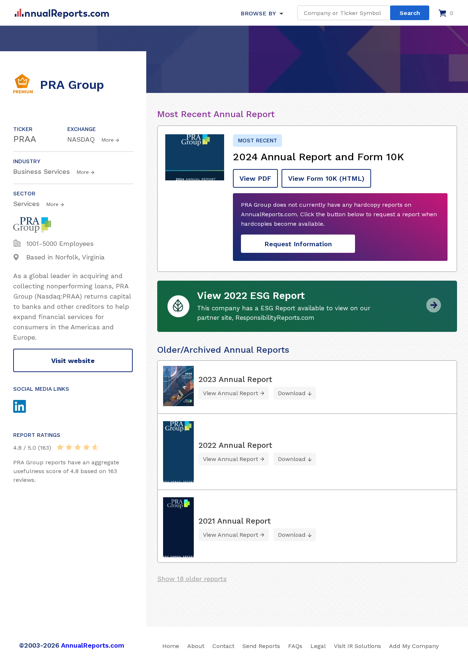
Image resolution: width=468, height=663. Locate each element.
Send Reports (261, 646)
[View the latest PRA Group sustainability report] (433, 309)
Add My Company (414, 646)
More (107, 140)
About (195, 646)
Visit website (73, 360)
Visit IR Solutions (357, 646)
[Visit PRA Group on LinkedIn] (27, 407)
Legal (318, 646)
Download (292, 393)
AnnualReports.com (92, 645)
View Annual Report (230, 393)
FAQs (295, 646)
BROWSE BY (258, 13)
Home (170, 646)
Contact (223, 646)
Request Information (298, 244)
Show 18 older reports (192, 579)
